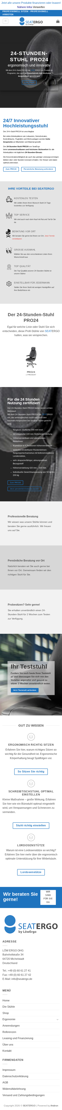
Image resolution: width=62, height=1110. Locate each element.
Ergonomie (8, 1019)
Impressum (8, 1070)
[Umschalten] (58, 1019)
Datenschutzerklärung (15, 1076)
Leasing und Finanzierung (17, 1038)
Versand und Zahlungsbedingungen (23, 1095)
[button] (5, 21)
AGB (5, 1082)
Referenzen (9, 1032)
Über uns (7, 1044)
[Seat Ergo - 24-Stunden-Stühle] (31, 21)
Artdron (54, 1105)
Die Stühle (8, 1006)
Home (6, 1000)
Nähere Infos (24, 7)
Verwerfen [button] (39, 7)
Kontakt (6, 1050)
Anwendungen (11, 1025)
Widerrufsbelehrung (14, 1088)
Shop (5, 1013)
